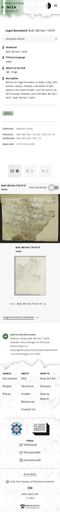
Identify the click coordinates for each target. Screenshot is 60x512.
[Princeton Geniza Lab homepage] (19, 429)
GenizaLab (30, 445)
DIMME (8, 113)
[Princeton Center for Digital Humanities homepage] (40, 429)
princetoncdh (32, 460)
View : (26, 303)
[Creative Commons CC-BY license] (30, 488)
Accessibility (30, 474)
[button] (13, 9)
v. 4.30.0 (30, 498)
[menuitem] (10, 378)
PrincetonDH (32, 452)
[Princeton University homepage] (30, 506)
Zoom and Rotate (38, 187)
